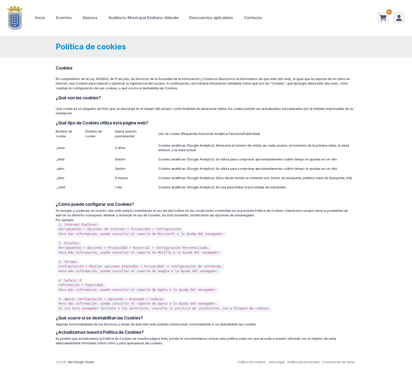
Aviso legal (276, 362)
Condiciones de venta (338, 362)
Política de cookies (252, 362)
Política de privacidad (303, 362)
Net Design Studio (81, 362)
